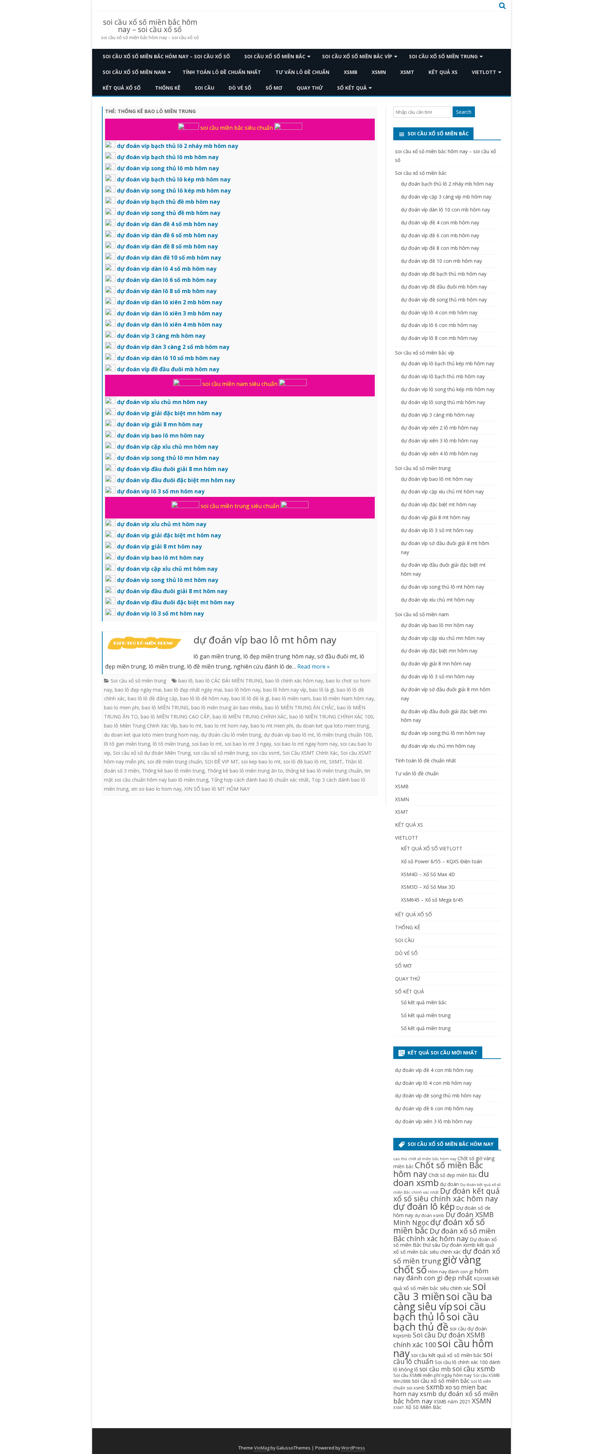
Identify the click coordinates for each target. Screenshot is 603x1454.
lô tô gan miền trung (127, 743)
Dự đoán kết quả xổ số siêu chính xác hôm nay (446, 1194)
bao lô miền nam (291, 698)
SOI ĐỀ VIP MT (221, 761)
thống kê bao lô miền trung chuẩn (324, 770)
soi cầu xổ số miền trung (220, 753)
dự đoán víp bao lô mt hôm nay (264, 639)
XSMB (350, 72)
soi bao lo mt (207, 743)
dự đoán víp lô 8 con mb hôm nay (439, 338)
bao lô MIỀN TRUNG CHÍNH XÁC (249, 716)
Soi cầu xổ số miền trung (443, 56)
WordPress (353, 1448)
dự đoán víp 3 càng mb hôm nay (437, 414)
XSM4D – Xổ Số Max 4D (428, 874)
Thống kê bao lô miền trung (173, 770)
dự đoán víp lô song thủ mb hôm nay (443, 402)
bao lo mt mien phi (272, 725)
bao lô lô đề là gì (250, 698)
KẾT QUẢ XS (443, 72)
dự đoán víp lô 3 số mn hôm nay (437, 676)
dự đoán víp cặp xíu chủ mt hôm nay (442, 491)
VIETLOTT (484, 72)
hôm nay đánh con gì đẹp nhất (441, 1274)
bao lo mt (191, 725)
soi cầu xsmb (473, 1368)
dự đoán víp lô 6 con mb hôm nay (439, 325)
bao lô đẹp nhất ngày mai (193, 689)
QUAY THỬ (310, 87)
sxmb (435, 1387)
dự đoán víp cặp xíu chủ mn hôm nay (443, 638)
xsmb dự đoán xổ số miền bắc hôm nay (445, 1397)
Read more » (313, 666)
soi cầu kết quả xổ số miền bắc (446, 1355)
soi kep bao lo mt (261, 761)
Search (463, 112)
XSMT (407, 72)
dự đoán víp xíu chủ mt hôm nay (437, 599)
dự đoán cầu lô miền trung (231, 734)
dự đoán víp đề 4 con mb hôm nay (440, 222)
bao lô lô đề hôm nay (204, 698)
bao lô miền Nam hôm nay (343, 698)
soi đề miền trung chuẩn (174, 761)
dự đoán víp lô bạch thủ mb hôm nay (443, 376)
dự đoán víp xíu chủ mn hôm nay (438, 746)
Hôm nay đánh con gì (450, 1271)
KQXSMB (482, 1278)
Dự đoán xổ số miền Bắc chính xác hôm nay (444, 1234)
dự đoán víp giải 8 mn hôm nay (436, 663)
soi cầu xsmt (265, 753)
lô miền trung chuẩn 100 (344, 734)
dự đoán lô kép (424, 1206)
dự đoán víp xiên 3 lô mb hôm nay (439, 440)
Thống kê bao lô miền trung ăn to (245, 770)
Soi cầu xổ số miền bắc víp (357, 56)
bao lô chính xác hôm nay (294, 680)
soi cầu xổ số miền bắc (440, 1381)
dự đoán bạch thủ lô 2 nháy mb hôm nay (447, 183)
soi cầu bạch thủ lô (439, 1311)
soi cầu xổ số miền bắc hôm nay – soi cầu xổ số (150, 25)
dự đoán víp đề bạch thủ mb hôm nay (443, 273)
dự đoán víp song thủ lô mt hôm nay (442, 586)
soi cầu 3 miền (439, 1291)
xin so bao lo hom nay (156, 788)
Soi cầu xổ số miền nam (134, 72)
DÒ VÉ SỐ (240, 87)
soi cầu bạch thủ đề (436, 1321)
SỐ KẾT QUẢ (352, 87)
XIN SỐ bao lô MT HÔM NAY (217, 788)
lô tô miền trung (171, 743)
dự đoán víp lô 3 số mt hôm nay (437, 530)
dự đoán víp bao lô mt (289, 734)
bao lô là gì (321, 689)
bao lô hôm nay (242, 689)
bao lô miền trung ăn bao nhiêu (226, 707)
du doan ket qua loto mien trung (332, 725)
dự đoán (449, 1184)
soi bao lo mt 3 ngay (248, 743)
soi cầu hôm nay (443, 1348)
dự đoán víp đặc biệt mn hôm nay (439, 650)
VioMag (261, 1448)
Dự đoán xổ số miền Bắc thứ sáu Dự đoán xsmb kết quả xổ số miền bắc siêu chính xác (445, 1245)
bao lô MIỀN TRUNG (165, 707)
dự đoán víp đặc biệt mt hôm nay (438, 504)
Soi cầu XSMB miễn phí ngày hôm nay (432, 1375)
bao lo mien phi (121, 707)
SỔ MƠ (274, 87)
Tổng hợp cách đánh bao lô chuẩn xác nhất (260, 779)
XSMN (379, 72)
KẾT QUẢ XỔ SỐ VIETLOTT (431, 848)
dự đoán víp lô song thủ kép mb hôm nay (447, 389)
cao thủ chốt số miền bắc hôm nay (424, 1158)
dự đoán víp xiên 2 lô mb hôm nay (439, 427)
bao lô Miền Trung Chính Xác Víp (140, 725)
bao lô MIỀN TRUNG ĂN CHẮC (299, 707)
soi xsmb (416, 1388)
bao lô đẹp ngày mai (138, 689)
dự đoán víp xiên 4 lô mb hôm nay (439, 453)
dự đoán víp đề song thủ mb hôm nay (444, 299)
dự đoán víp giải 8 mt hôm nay (435, 517)
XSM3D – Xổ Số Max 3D (428, 886)
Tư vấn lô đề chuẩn (302, 72)
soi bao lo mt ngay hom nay (305, 743)
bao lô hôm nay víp (284, 689)
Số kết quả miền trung (426, 1015)
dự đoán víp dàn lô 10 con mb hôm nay (445, 209)
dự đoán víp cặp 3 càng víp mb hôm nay (446, 196)
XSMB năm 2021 (452, 1401)
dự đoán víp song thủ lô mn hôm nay (443, 733)
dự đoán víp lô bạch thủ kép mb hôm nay (447, 363)
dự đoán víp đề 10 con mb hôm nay (441, 261)
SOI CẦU (204, 87)
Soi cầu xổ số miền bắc (274, 56)
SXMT (335, 761)
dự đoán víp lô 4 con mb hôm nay (439, 312)
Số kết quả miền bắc (424, 1002)
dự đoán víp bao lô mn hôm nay (437, 625)
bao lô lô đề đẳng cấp (152, 698)
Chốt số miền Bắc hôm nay (438, 1169)
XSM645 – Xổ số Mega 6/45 (432, 899)
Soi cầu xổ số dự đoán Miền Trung (152, 753)
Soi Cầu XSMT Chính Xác (310, 753)
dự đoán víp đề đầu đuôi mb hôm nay (444, 286)
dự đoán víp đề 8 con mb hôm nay (440, 248)
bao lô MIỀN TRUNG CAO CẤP (175, 716)
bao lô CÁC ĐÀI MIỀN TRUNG (228, 680)
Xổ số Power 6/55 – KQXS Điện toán (441, 861)
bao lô (185, 680)
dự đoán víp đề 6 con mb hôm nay (440, 235)
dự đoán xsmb (429, 1215)
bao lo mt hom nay (226, 725)
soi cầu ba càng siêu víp (442, 1301)
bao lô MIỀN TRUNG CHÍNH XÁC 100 (331, 716)
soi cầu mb (435, 1369)
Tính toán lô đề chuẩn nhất (222, 72)
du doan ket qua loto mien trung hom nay (151, 734)
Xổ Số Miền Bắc (423, 1407)
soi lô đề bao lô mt (304, 761)
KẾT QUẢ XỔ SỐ (122, 87)
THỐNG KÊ (167, 87)
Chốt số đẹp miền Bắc (453, 1175)
